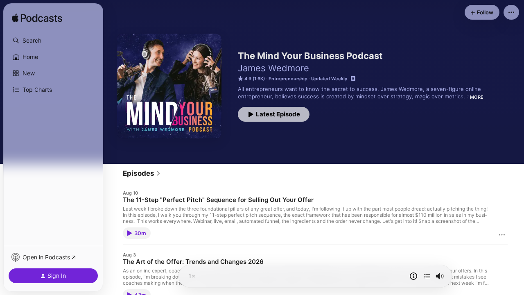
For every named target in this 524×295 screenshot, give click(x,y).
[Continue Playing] (427, 276)
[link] (142, 173)
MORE (476, 97)
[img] (37, 18)
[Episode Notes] (413, 276)
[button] (53, 41)
